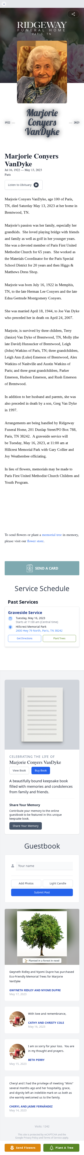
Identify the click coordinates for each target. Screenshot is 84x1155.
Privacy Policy (31, 1137)
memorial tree (52, 534)
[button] (42, 937)
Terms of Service (53, 1137)
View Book (19, 770)
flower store (35, 540)
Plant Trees (59, 638)
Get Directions (24, 638)
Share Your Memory (25, 826)
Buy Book (41, 770)
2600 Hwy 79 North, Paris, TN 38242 (39, 630)
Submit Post (42, 892)
